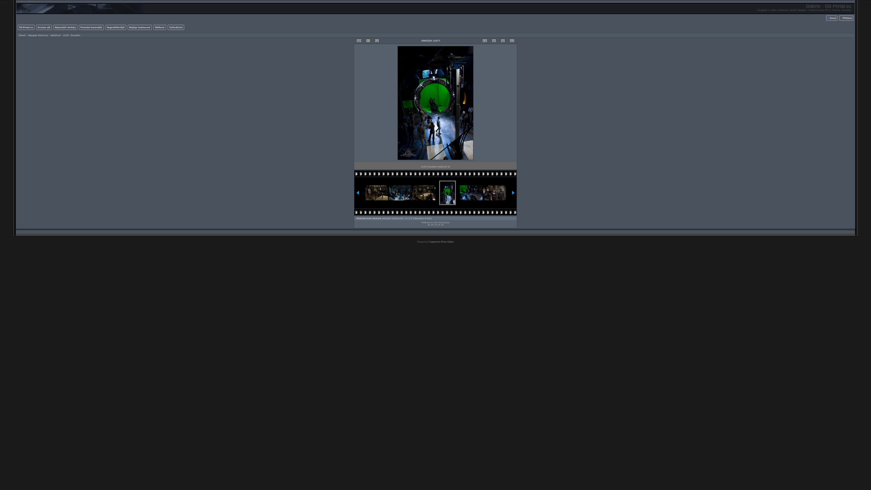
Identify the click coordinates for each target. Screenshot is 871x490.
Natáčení (56, 35)
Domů (833, 18)
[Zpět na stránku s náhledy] (359, 40)
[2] (432, 225)
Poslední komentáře (91, 27)
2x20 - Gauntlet (71, 35)
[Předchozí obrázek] (494, 40)
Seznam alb (43, 27)
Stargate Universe (38, 35)
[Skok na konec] (512, 40)
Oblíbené (160, 27)
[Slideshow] (377, 40)
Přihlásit (847, 18)
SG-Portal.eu (26, 27)
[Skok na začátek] (484, 40)
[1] (429, 225)
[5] (442, 225)
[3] (435, 225)
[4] (439, 225)
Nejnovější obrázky (65, 27)
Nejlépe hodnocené (139, 27)
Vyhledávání (176, 27)
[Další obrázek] (503, 40)
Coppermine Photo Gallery (441, 242)
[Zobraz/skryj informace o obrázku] (368, 40)
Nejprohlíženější (116, 27)
